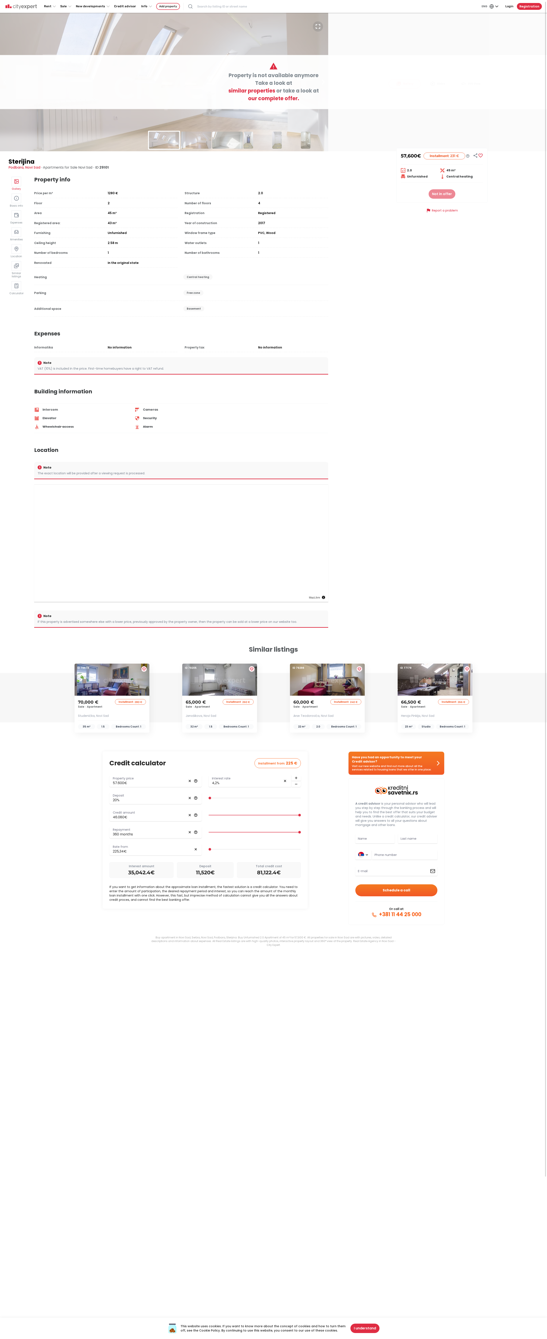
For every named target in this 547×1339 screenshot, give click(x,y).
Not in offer (442, 193)
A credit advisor (367, 803)
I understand (365, 1328)
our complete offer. (273, 98)
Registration (529, 6)
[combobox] (404, 855)
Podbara (16, 167)
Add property (168, 6)
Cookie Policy (209, 1330)
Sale (63, 6)
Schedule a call (396, 890)
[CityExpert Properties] (21, 7)
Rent (47, 6)
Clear (189, 780)
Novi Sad (32, 167)
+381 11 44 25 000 (399, 914)
